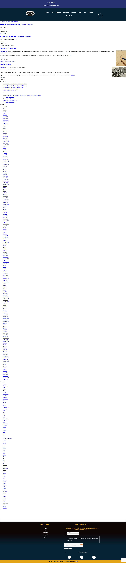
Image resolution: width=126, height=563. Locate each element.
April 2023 (5, 172)
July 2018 (4, 265)
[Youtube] (81, 557)
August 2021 (5, 205)
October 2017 (5, 280)
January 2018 (5, 275)
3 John (4, 410)
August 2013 (5, 362)
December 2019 (5, 237)
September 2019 (6, 242)
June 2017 (4, 286)
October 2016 (5, 300)
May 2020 (4, 230)
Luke (4, 471)
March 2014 (5, 351)
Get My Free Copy (67, 548)
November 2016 (6, 298)
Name (65, 532)
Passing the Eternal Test (8, 48)
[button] (85, 12)
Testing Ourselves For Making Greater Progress (16, 24)
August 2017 (5, 283)
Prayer (4, 486)
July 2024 (4, 148)
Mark (4, 475)
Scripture (4, 496)
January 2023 (5, 177)
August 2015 (5, 323)
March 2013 (5, 371)
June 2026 (4, 110)
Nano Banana (5, 100)
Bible (4, 415)
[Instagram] (69, 557)
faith (1, 33)
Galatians (4, 440)
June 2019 (4, 247)
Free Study (69, 15)
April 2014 (5, 349)
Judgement (13, 21)
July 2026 (4, 108)
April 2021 (5, 212)
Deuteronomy (5, 423)
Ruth (3, 494)
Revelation (5, 491)
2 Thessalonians (5, 407)
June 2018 (4, 267)
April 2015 (5, 329)
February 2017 (5, 293)
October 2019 (5, 240)
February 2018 (5, 273)
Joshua (4, 461)
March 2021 (5, 214)
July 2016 (4, 305)
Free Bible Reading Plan (7, 438)
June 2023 (4, 169)
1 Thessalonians (5, 394)
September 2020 (6, 224)
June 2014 (4, 346)
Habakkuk (4, 443)
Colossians (4, 420)
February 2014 (5, 352)
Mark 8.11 (2, 67)
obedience (17, 21)
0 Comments (2, 41)
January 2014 (5, 354)
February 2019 (5, 253)
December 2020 (5, 219)
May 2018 (4, 268)
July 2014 (4, 344)
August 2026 (5, 106)
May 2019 (4, 248)
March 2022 (5, 194)
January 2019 (5, 255)
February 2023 (5, 176)
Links (84, 12)
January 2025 (5, 138)
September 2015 (6, 321)
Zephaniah (4, 508)
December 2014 (5, 336)
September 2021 (6, 204)
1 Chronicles (5, 384)
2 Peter (4, 403)
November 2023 (6, 161)
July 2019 (4, 245)
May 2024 (4, 151)
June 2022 (4, 189)
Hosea (4, 450)
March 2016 (5, 311)
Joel (3, 458)
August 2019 (5, 243)
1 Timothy (5, 395)
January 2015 (5, 334)
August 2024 (5, 146)
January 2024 (5, 158)
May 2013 (4, 367)
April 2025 (5, 133)
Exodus (4, 432)
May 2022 (4, 191)
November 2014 (6, 338)
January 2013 (5, 374)
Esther (4, 428)
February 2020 (5, 235)
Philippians (5, 484)
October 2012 (5, 379)
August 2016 (5, 303)
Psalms (4, 489)
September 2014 (6, 341)
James (4, 453)
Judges (4, 466)
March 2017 (5, 291)
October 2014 (5, 339)
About (52, 12)
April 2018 (5, 270)
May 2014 (4, 348)
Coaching (66, 12)
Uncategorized (5, 503)
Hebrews (4, 448)
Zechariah (4, 506)
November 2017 (6, 278)
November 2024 (6, 141)
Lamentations (5, 468)
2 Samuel (4, 405)
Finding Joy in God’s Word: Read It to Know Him (12, 89)
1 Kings (4, 389)
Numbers (4, 481)
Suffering (4, 33)
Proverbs (4, 488)
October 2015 (5, 319)
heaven (4, 446)
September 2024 (6, 144)
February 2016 (5, 313)
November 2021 (6, 200)
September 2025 (6, 124)
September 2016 (6, 301)
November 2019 (6, 238)
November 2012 (6, 377)
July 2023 (4, 167)
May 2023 (4, 171)
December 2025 (5, 120)
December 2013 (5, 356)
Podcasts (73, 12)
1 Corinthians (5, 385)
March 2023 (5, 174)
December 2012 (5, 376)
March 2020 (5, 234)
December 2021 (5, 199)
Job (3, 456)
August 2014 (5, 343)
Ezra (3, 435)
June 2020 (4, 229)
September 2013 (6, 361)
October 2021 (5, 202)
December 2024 (5, 139)
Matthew (4, 476)
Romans (4, 493)
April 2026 (5, 113)
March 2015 (5, 331)
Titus (4, 501)
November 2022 (6, 181)
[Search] (100, 16)
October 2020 (5, 222)
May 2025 (4, 131)
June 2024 (4, 149)
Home (47, 12)
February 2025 (5, 136)
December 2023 (5, 159)
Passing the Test (5, 64)
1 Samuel (4, 392)
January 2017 (5, 295)
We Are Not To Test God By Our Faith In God (15, 36)
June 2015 (4, 326)
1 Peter (4, 390)
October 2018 (5, 260)
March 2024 (5, 154)
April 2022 (5, 192)
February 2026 (5, 116)
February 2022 (5, 196)
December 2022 (5, 179)
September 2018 (6, 262)
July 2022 (4, 187)
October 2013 (5, 359)
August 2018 (5, 263)
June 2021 (4, 209)
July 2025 (4, 128)
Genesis (4, 442)
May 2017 (4, 288)
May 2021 (4, 210)
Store (79, 12)
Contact (91, 12)
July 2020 (4, 227)
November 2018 (6, 258)
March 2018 (5, 272)
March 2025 (5, 134)
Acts (3, 412)
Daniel (4, 422)
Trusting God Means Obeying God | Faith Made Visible (13, 87)
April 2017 (5, 290)
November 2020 (6, 220)
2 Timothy (5, 408)
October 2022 (5, 182)
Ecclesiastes (5, 425)
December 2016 (5, 296)
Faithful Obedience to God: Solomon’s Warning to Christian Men (15, 84)
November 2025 (6, 121)
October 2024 (5, 143)
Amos (4, 413)
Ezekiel (4, 433)
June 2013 (4, 366)
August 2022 (5, 186)
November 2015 (6, 318)
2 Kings (4, 402)
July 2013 (4, 364)
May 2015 (4, 328)
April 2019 (5, 250)
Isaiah (4, 451)
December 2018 (5, 257)
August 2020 (5, 225)
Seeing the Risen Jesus (10, 97)
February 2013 (5, 372)
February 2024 (5, 156)
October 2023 (5, 163)
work (4, 504)
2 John (4, 400)
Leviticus (4, 470)
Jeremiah (4, 455)
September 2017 (6, 281)
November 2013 (6, 357)
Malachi (4, 473)
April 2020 (5, 232)
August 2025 (5, 126)
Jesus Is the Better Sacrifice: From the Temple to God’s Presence (15, 85)
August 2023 (5, 166)
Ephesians (4, 427)
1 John (4, 387)
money (4, 478)
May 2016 (4, 308)
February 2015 (5, 333)
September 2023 (6, 164)
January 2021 (5, 217)
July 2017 (4, 285)
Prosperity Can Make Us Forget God (9, 90)
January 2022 (5, 197)
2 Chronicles (5, 397)
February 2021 (5, 215)
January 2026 (5, 118)
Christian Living (3, 61)
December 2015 (5, 316)
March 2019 (5, 252)
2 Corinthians (2, 21)
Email (65, 534)
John (3, 460)
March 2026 (5, 115)
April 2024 (5, 153)
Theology (4, 499)
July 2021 (4, 207)
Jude (3, 463)
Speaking (58, 12)
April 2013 (5, 369)
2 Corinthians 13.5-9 (4, 51)
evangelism (8, 21)
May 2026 (4, 111)
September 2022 (6, 184)
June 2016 (4, 306)
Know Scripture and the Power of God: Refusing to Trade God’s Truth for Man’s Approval (24, 95)
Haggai (4, 445)
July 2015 (4, 324)
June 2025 (4, 129)
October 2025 (5, 123)
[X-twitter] (94, 557)
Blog (3, 417)
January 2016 (5, 314)
